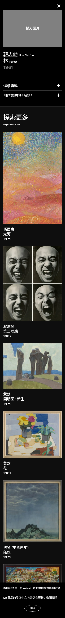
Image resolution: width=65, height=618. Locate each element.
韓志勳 (10, 54)
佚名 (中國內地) (16, 547)
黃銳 (7, 394)
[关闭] (59, 6)
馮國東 (8, 229)
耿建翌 (8, 326)
